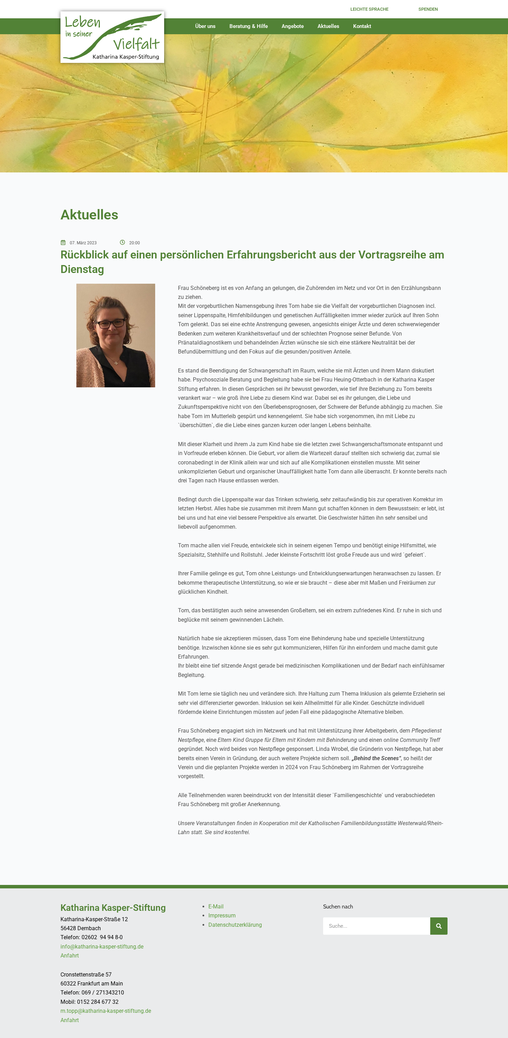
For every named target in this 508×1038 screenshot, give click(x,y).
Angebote (293, 26)
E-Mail (216, 906)
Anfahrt (69, 955)
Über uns (205, 26)
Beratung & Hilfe (248, 26)
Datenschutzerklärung (235, 925)
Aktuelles (328, 26)
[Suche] (439, 926)
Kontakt (362, 26)
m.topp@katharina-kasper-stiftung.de (105, 1011)
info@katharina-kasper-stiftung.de (101, 946)
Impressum (222, 915)
